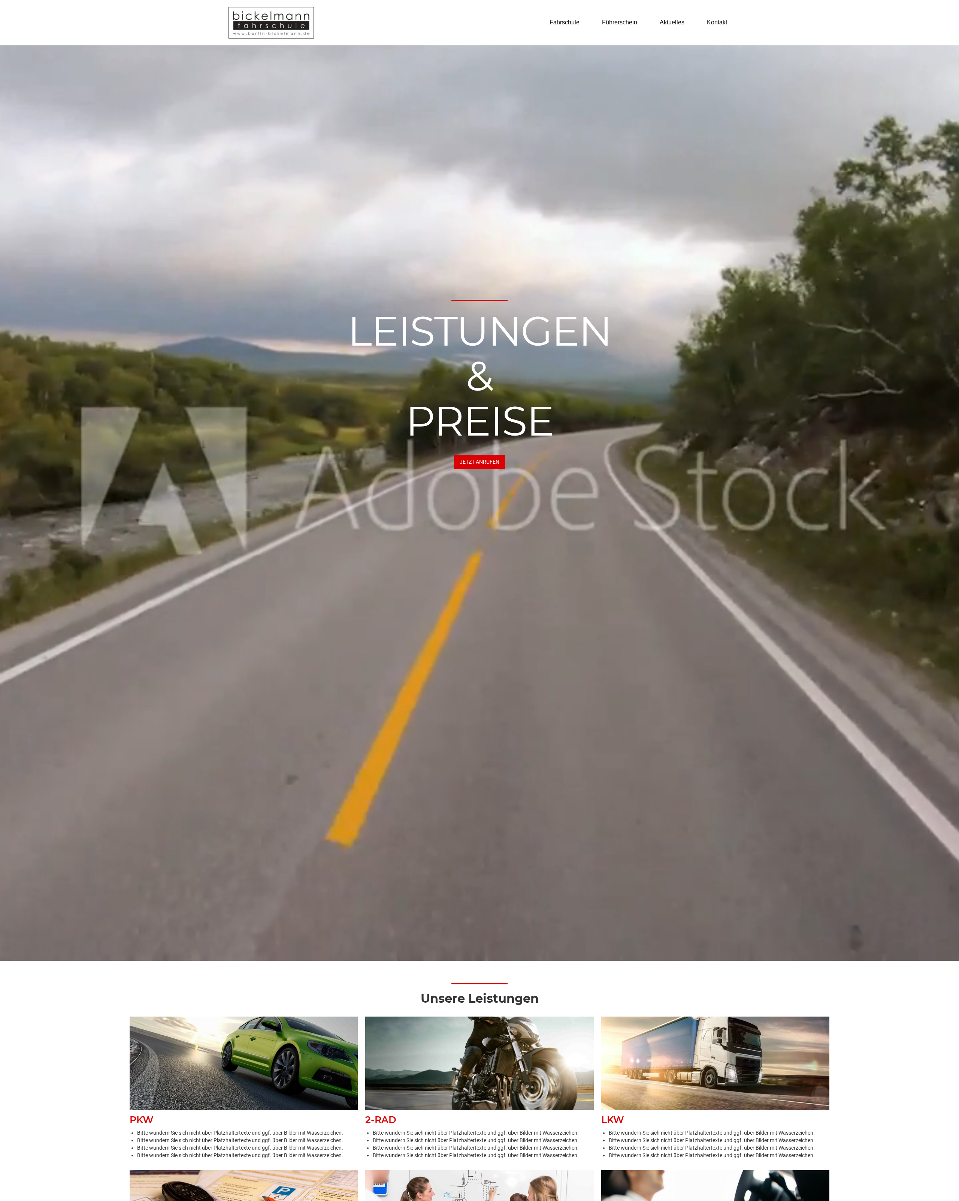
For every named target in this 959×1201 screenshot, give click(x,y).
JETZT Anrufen (479, 462)
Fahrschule (565, 22)
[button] (568, 22)
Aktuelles (672, 22)
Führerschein (619, 22)
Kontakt (717, 22)
